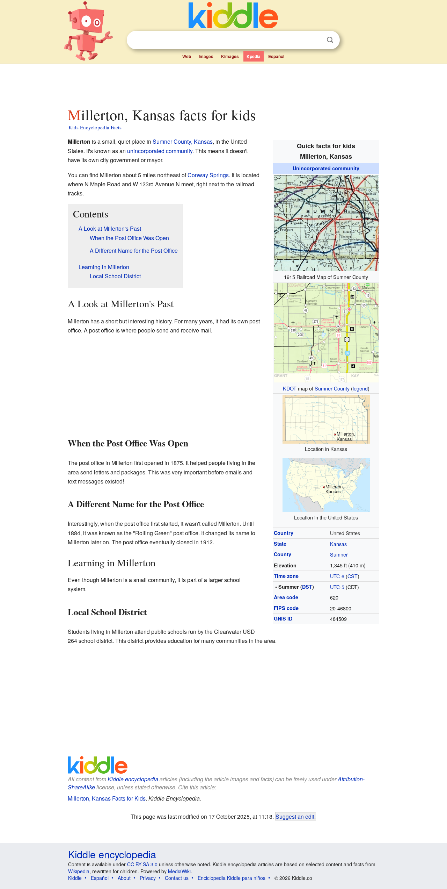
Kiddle (75, 877)
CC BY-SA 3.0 (142, 864)
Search (330, 40)
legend (360, 388)
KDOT (289, 388)
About (124, 877)
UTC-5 (337, 586)
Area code (286, 597)
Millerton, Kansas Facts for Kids (107, 798)
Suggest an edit (295, 816)
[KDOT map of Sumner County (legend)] (326, 332)
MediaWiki (179, 871)
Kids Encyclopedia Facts (95, 127)
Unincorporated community (326, 168)
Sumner (339, 554)
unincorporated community (159, 151)
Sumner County (332, 388)
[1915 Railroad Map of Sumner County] (326, 222)
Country (283, 532)
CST (352, 576)
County (282, 554)
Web (186, 56)
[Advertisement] (223, 83)
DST (307, 586)
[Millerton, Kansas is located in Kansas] (326, 418)
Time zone (286, 575)
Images (206, 56)
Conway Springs (208, 175)
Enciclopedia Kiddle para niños (231, 877)
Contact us (177, 877)
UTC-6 (337, 576)
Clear (316, 40)
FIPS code (286, 607)
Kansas (338, 543)
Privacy (148, 877)
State (280, 543)
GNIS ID (283, 618)
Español (276, 56)
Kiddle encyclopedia (133, 779)
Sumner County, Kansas (183, 141)
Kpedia (254, 56)
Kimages (230, 56)
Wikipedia (78, 871)
